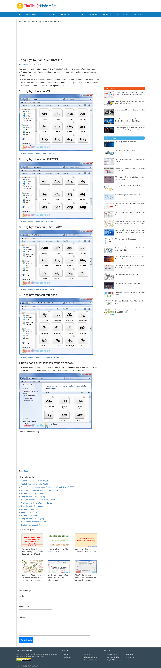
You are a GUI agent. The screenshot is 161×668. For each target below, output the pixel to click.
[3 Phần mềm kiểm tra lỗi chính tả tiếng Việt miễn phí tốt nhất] (109, 250)
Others (139, 14)
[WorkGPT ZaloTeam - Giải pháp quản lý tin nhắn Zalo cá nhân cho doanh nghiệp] (109, 94)
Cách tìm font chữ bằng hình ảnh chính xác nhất (39, 490)
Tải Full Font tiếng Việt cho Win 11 (34, 481)
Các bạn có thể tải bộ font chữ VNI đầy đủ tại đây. (38, 154)
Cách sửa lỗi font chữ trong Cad (33, 522)
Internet (108, 14)
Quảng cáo (67, 657)
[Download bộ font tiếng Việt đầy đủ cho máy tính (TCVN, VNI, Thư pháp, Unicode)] (109, 223)
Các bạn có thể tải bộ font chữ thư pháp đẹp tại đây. (39, 357)
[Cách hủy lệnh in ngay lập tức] (109, 153)
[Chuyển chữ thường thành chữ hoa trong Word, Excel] (109, 170)
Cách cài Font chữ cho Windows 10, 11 (36, 503)
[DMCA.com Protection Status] (23, 660)
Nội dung (22, 617)
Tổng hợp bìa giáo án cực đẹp (125, 239)
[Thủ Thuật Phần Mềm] (37, 6)
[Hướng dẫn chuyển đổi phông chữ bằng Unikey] (109, 294)
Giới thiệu (87, 654)
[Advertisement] (105, 5)
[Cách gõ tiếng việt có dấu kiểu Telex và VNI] (109, 214)
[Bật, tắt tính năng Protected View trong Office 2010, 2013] (109, 312)
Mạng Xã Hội (50, 14)
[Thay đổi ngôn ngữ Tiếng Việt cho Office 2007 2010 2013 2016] (109, 268)
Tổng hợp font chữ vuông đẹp (32, 519)
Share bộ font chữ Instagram (32, 506)
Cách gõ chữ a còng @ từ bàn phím (127, 283)
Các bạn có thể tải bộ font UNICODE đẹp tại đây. (38, 221)
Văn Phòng (32, 14)
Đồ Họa (94, 14)
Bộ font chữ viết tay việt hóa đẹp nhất (35, 493)
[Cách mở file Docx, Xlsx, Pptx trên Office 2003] (109, 206)
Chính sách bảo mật (90, 660)
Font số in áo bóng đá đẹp (31, 525)
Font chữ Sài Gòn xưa (30, 512)
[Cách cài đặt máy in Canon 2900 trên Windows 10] (109, 259)
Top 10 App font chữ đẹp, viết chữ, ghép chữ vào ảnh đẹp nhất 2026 (47, 487)
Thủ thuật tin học (112, 654)
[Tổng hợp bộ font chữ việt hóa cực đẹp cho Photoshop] (109, 179)
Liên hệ (66, 654)
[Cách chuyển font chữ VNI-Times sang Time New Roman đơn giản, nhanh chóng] (109, 232)
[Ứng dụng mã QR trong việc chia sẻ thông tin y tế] (109, 112)
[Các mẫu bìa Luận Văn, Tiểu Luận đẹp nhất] (109, 303)
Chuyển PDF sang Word (114, 660)
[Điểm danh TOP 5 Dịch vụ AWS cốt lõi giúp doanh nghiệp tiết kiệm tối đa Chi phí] (109, 121)
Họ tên (21, 596)
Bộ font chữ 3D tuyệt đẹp (31, 515)
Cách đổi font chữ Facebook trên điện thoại (38, 500)
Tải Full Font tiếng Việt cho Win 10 (34, 484)
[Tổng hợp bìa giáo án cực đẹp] (109, 241)
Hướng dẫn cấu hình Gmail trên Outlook (129, 186)
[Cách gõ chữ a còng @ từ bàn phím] (109, 285)
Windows (67, 14)
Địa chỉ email (24, 607)
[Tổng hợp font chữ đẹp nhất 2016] (109, 276)
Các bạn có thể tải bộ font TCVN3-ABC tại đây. (37, 289)
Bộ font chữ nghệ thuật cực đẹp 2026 (128, 195)
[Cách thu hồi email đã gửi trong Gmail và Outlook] (109, 161)
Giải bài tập (129, 654)
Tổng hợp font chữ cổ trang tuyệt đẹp (35, 497)
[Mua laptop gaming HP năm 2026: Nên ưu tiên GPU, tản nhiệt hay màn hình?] (109, 130)
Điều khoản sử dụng (90, 657)
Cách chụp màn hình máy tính (125, 141)
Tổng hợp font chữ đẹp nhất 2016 (126, 274)
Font (26, 471)
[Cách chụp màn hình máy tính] (109, 144)
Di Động (81, 14)
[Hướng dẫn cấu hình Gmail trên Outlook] (109, 188)
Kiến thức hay (130, 657)
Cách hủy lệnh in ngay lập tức (125, 150)
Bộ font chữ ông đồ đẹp (30, 509)
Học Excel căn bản (113, 657)
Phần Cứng (124, 14)
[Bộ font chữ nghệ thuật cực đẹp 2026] (109, 197)
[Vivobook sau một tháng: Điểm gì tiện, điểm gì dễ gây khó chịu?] (109, 103)
